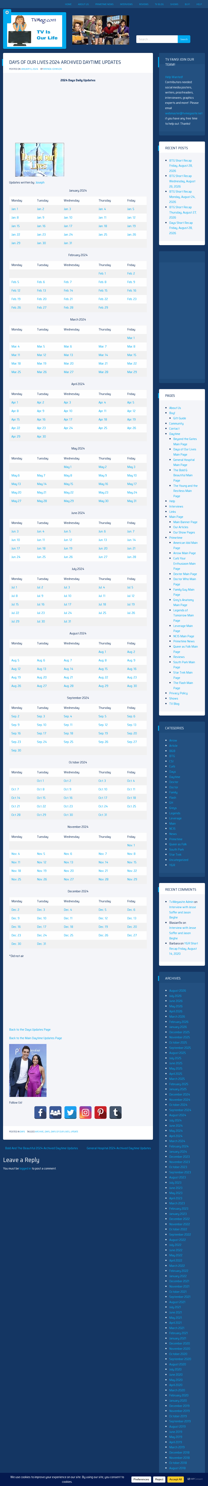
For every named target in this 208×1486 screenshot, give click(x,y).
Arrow (173, 740)
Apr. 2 (40, 402)
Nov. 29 (132, 879)
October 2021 (178, 1291)
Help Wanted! (174, 76)
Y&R (172, 865)
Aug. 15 (103, 668)
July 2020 (175, 1369)
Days (22, 1131)
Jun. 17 (15, 548)
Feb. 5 (15, 281)
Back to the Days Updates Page (30, 1029)
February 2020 (178, 1395)
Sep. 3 (41, 716)
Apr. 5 (130, 402)
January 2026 (178, 1026)
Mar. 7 (103, 346)
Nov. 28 (103, 879)
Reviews (143, 4)
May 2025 (175, 1068)
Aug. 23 (132, 677)
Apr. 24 (68, 427)
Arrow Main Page (184, 553)
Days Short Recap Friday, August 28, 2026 (181, 228)
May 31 (131, 500)
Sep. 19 (103, 733)
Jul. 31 (67, 621)
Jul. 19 (131, 604)
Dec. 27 (132, 935)
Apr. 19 (131, 419)
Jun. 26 (68, 556)
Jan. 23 (41, 234)
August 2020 (177, 1364)
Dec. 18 (68, 926)
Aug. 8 (103, 660)
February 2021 (178, 1333)
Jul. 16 (40, 604)
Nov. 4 (15, 853)
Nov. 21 (103, 870)
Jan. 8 (15, 217)
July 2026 (175, 995)
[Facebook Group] (55, 1112)
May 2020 (176, 1379)
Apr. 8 (15, 410)
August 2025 (177, 1052)
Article (173, 745)
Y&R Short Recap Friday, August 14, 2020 (183, 948)
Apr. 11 (102, 410)
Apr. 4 (102, 402)
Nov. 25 (16, 879)
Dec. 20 (132, 926)
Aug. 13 (41, 668)
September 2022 (180, 1234)
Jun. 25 (41, 556)
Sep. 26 (103, 741)
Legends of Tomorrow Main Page (183, 615)
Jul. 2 (40, 587)
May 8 (68, 475)
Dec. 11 (68, 918)
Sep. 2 (15, 716)
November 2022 (179, 1224)
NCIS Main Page (183, 636)
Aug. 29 (103, 685)
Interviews (126, 4)
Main (172, 823)
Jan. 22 (15, 234)
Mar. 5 (41, 346)
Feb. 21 (68, 298)
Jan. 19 (131, 226)
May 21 (41, 492)
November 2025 (179, 1037)
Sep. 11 (68, 724)
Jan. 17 (68, 226)
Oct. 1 (40, 780)
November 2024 (179, 1099)
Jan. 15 (15, 226)
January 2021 (177, 1338)
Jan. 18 (103, 226)
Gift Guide (179, 418)
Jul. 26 (131, 612)
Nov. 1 (131, 845)
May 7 (41, 475)
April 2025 (175, 1073)
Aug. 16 (131, 668)
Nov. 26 (42, 879)
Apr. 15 (15, 419)
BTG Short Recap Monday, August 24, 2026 (182, 196)
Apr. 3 (67, 402)
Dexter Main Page (185, 573)
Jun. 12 (68, 539)
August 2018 (177, 1468)
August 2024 (177, 1115)
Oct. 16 (68, 797)
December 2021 (179, 1281)
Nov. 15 (131, 862)
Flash (172, 797)
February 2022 (178, 1270)
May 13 (16, 483)
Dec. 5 (102, 909)
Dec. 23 (16, 935)
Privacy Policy (178, 693)
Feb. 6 (41, 281)
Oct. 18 (131, 797)
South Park (176, 849)
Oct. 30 (68, 814)
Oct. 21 (15, 806)
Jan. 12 (131, 217)
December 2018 (179, 1452)
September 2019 (180, 1421)
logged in (25, 1168)
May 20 (16, 492)
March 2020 (177, 1390)
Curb (172, 766)
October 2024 (178, 1104)
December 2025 (179, 1032)
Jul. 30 (41, 621)
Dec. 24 (42, 935)
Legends (174, 813)
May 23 (103, 492)
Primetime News (104, 4)
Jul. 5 (130, 587)
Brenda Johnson (52, 69)
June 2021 (175, 1312)
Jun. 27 (103, 556)
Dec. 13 (131, 918)
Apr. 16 (41, 419)
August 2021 (177, 1302)
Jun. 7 (130, 531)
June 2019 (175, 1431)
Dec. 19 (103, 926)
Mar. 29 (132, 371)
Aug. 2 (131, 651)
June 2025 (175, 1063)
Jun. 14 (131, 539)
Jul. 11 (102, 595)
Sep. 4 (68, 716)
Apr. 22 (15, 427)
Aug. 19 (16, 677)
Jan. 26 (131, 234)
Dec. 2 (15, 909)
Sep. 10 (41, 724)
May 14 (42, 483)
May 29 (69, 500)
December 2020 (179, 1343)
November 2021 (179, 1286)
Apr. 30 (41, 436)
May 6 (15, 475)
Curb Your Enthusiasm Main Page (184, 563)
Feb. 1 (102, 273)
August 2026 (177, 990)
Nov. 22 (132, 870)
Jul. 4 (102, 587)
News (173, 833)
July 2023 (175, 1182)
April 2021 (175, 1322)
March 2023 (177, 1203)
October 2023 (178, 1166)
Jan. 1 (14, 208)
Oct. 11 (131, 789)
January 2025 (178, 1089)
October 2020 (178, 1353)
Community (176, 423)
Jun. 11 (41, 539)
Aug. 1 (102, 651)
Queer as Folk (178, 844)
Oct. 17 (103, 797)
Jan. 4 (102, 208)
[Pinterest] (100, 1112)
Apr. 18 (103, 419)
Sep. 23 (16, 741)
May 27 (16, 500)
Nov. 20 (69, 870)
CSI (171, 761)
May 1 (68, 466)
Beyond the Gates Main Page (185, 441)
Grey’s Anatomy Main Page (183, 602)
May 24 (132, 492)
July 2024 (175, 1120)
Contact (174, 428)
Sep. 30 (16, 750)
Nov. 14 (103, 862)
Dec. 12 (103, 918)
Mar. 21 (103, 363)
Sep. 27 (132, 741)
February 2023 (178, 1208)
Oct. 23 (68, 806)
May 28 (42, 500)
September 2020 (180, 1359)
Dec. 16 (16, 926)
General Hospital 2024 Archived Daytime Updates (119, 1148)
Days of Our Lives (60, 1131)
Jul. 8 (14, 595)
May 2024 (176, 1130)
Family (173, 792)
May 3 (131, 466)
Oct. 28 (16, 814)
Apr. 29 (15, 436)
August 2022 (177, 1239)
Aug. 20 (42, 677)
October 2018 (178, 1462)
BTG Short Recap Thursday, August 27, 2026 (182, 212)
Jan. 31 (68, 243)
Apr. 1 (14, 402)
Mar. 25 (16, 371)
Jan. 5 (130, 208)
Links (172, 511)
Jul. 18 (102, 604)
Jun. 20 (103, 548)
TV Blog (159, 4)
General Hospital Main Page (184, 462)
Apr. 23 (41, 427)
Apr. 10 (68, 410)
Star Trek (175, 854)
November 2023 (179, 1161)
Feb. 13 (41, 290)
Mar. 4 (15, 346)
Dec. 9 (15, 918)
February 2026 (178, 1021)
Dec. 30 (16, 943)
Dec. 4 (68, 909)
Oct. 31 (103, 814)
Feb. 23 (131, 298)
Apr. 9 (40, 410)
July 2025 (175, 1058)
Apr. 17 (68, 419)
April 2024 (176, 1135)
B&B (172, 750)
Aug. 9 (131, 660)
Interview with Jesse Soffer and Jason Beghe (182, 912)
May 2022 (175, 1255)
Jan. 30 (41, 243)
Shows (174, 4)
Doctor (173, 787)
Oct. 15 (41, 797)
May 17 (132, 483)
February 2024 (179, 1146)
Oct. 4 (131, 780)
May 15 (68, 483)
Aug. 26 (16, 685)
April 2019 (175, 1442)
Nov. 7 (103, 853)
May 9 (103, 475)
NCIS (172, 828)
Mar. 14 (103, 354)
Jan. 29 (15, 243)
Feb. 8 (102, 281)
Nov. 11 (15, 862)
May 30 (103, 500)
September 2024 (180, 1110)
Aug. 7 (68, 660)
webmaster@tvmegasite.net (184, 113)
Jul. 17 (67, 604)
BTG (172, 756)
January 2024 (178, 1151)
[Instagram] (85, 1112)
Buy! (187, 4)
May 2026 (176, 1006)
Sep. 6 (131, 716)
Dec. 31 (41, 943)
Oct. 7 (15, 789)
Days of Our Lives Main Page (184, 452)
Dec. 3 (41, 909)
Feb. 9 (131, 281)
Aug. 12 (16, 668)
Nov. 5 (41, 853)
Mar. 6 (68, 346)
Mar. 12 (41, 354)
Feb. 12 (15, 290)
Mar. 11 (15, 354)
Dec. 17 (41, 926)
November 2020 (179, 1348)
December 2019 (179, 1405)
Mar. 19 (41, 363)
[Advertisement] (164, 18)
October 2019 (178, 1416)
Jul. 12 (130, 595)
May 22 (69, 492)
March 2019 (177, 1447)
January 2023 (178, 1213)
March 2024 (177, 1141)
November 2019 (179, 1410)
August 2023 (177, 1177)
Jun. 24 (16, 556)
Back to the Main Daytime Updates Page (35, 1038)
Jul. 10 (67, 595)
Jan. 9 (40, 217)
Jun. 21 (131, 548)
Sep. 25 (68, 741)
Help (199, 4)
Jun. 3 (14, 531)
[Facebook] (40, 1112)
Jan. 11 (102, 217)
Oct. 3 (102, 780)
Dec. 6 (131, 909)
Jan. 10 (68, 217)
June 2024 (176, 1125)
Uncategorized (178, 859)
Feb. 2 (131, 273)
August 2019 (177, 1426)
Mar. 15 (131, 354)
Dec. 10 (41, 918)
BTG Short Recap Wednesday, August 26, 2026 (182, 181)
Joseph (40, 182)
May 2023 (175, 1192)
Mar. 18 (16, 363)
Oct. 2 (67, 780)
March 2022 (177, 1265)
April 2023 (175, 1198)
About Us (83, 4)
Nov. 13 (68, 862)
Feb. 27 (42, 307)
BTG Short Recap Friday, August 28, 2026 (181, 165)
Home (68, 4)
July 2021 (175, 1307)
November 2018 (179, 1457)
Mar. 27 (69, 371)
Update (74, 1131)
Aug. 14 (68, 668)
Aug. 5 (15, 660)
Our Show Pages (184, 532)
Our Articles (180, 527)
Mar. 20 (69, 363)
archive (39, 1131)
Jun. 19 (68, 548)
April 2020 (175, 1384)
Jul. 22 (15, 612)
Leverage (175, 818)
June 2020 (176, 1374)
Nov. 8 (131, 853)
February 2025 (178, 1084)
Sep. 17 (41, 733)
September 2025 (180, 1047)
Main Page (176, 516)
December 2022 (179, 1218)
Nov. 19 (42, 870)
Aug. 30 (132, 685)
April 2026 (175, 1011)
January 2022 (178, 1276)
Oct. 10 (103, 789)
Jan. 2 (40, 208)
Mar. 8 (131, 346)
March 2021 (176, 1327)
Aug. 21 (68, 677)
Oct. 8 (40, 789)
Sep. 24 (42, 741)
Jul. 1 (14, 587)
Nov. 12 (41, 862)
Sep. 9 (15, 724)
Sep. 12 (103, 724)
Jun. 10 (15, 539)
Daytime (174, 433)
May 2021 (175, 1317)
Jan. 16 (41, 226)
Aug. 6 (41, 660)
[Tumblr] (115, 1112)
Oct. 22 (41, 806)
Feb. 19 (16, 298)
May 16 (103, 483)
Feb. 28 (68, 307)
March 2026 (177, 1016)
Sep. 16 (16, 733)
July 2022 (175, 1244)
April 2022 (175, 1260)
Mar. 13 (68, 354)
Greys (173, 807)
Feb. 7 (68, 281)
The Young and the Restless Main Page (185, 491)
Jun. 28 (131, 556)
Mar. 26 (42, 371)
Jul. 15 (15, 604)
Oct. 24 (103, 806)
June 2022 (175, 1250)
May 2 (103, 466)
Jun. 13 (103, 539)
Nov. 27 (69, 879)
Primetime (175, 537)
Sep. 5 (102, 716)
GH (171, 802)
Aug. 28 (69, 685)
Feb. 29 (103, 307)
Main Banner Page (185, 522)
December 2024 (179, 1094)
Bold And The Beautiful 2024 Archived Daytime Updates (41, 1148)
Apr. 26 (131, 427)
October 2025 (178, 1042)
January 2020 (178, 1400)
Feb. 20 (42, 298)
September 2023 (180, 1172)
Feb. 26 (16, 307)
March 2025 (177, 1078)
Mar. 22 (132, 363)
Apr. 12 (131, 410)
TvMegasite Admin (181, 901)
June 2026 (176, 1000)
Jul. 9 (40, 595)
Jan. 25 (103, 234)
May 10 (132, 475)
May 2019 (175, 1436)
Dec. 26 (103, 935)
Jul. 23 (41, 612)
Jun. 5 (67, 531)
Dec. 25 (68, 935)
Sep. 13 (131, 724)
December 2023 (179, 1156)
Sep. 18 (68, 733)
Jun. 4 (40, 531)
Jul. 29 (15, 621)
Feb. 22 (103, 298)
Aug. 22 (103, 677)
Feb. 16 (131, 290)
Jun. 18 (41, 548)
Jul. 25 (102, 612)
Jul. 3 (67, 587)
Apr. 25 (103, 427)
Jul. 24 (68, 612)
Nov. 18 (16, 870)
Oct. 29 (41, 814)
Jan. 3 (67, 208)
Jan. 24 (68, 234)
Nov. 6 (68, 853)
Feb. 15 (103, 290)
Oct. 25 (131, 806)
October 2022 (178, 1229)
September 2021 (180, 1296)
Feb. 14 (68, 290)
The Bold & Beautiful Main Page (183, 475)
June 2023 (175, 1187)
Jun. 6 (102, 531)
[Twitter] (70, 1112)
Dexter (173, 781)
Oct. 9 (67, 789)
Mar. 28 (103, 371)
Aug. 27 (42, 685)
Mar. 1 (131, 337)
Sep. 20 (132, 733)
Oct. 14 (15, 797)
